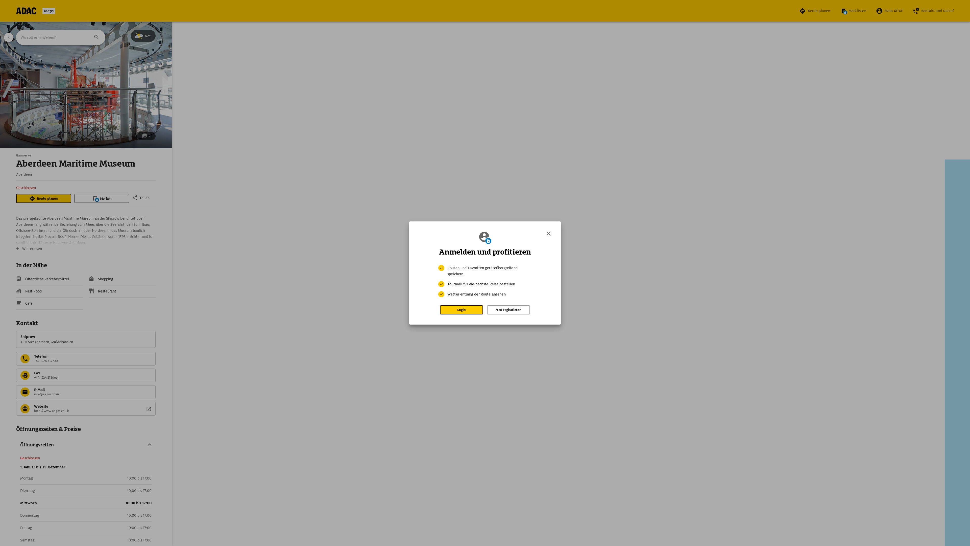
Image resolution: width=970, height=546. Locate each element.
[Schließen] (549, 234)
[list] (485, 281)
